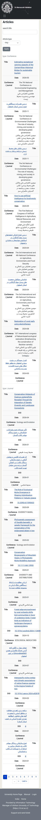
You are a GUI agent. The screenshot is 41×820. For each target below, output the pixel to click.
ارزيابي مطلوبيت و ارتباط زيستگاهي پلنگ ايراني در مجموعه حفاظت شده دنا (18, 585)
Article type (7, 39)
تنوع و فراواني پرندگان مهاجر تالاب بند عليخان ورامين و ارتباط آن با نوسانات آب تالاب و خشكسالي (16, 747)
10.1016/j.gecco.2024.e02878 (27, 693)
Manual (27, 794)
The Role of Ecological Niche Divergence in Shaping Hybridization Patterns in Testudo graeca (25, 494)
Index (17, 799)
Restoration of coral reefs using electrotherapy (24, 323)
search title (7, 28)
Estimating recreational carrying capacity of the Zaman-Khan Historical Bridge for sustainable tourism (23, 68)
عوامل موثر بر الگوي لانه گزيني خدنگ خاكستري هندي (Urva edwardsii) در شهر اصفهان (16, 652)
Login (34, 794)
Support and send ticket (20, 813)
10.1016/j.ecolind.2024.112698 (27, 631)
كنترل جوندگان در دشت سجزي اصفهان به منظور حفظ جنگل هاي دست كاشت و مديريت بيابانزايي (16, 364)
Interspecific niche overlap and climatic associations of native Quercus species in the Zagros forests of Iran (24, 683)
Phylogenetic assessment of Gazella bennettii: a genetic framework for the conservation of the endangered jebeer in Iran (24, 525)
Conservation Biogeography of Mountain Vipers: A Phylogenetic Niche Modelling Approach (25, 556)
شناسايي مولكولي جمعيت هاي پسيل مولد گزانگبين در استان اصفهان (17, 282)
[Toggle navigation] (4, 16)
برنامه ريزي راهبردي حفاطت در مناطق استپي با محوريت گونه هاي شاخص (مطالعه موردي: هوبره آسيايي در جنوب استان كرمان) (16, 716)
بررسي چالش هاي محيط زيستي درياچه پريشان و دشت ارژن (16, 151)
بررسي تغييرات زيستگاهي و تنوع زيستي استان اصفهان (17, 105)
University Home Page (13, 794)
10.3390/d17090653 (25, 502)
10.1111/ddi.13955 (25, 565)
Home (23, 799)
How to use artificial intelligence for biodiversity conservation (25, 199)
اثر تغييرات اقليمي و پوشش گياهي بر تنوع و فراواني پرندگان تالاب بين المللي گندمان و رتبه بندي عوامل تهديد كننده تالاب (16, 463)
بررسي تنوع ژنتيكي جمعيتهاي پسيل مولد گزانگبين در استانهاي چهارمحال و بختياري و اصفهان (16, 239)
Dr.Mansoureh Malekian (23, 7)
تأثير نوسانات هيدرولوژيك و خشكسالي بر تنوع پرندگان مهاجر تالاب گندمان (17, 432)
